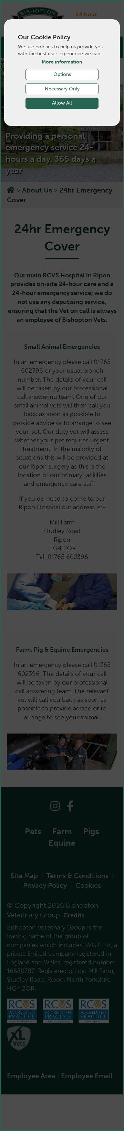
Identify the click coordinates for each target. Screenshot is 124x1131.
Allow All (62, 103)
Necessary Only (62, 89)
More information (62, 62)
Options (62, 74)
